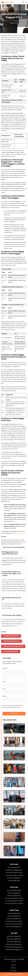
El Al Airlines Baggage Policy (11, 651)
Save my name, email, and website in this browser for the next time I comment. (12, 706)
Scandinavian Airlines (19, 533)
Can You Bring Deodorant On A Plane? (14, 903)
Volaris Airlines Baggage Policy (14, 939)
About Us (13, 965)
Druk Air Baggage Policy (14, 880)
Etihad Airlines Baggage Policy (14, 936)
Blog (12, 20)
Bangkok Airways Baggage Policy (14, 870)
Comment (5, 668)
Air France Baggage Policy (14, 893)
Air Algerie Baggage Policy (14, 913)
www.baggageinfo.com (13, 959)
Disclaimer (13, 968)
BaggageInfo (5, 20)
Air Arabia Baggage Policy (14, 916)
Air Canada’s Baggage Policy (14, 890)
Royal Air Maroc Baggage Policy (12, 641)
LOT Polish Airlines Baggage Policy (14, 944)
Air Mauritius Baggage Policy (14, 895)
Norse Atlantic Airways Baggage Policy (13, 646)
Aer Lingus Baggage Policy (14, 867)
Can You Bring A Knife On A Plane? (14, 872)
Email (4, 688)
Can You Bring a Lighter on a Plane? (14, 875)
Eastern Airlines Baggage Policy (14, 926)
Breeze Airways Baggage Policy (14, 918)
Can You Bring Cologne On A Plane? (14, 901)
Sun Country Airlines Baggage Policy (14, 947)
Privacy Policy (13, 970)
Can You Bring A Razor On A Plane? (14, 921)
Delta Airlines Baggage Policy (14, 878)
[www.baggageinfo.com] (8, 2)
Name (4, 681)
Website (4, 696)
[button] (23, 2)
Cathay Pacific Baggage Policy (14, 941)
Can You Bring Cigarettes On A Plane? (14, 898)
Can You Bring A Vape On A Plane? (14, 924)
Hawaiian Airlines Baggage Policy (14, 949)
